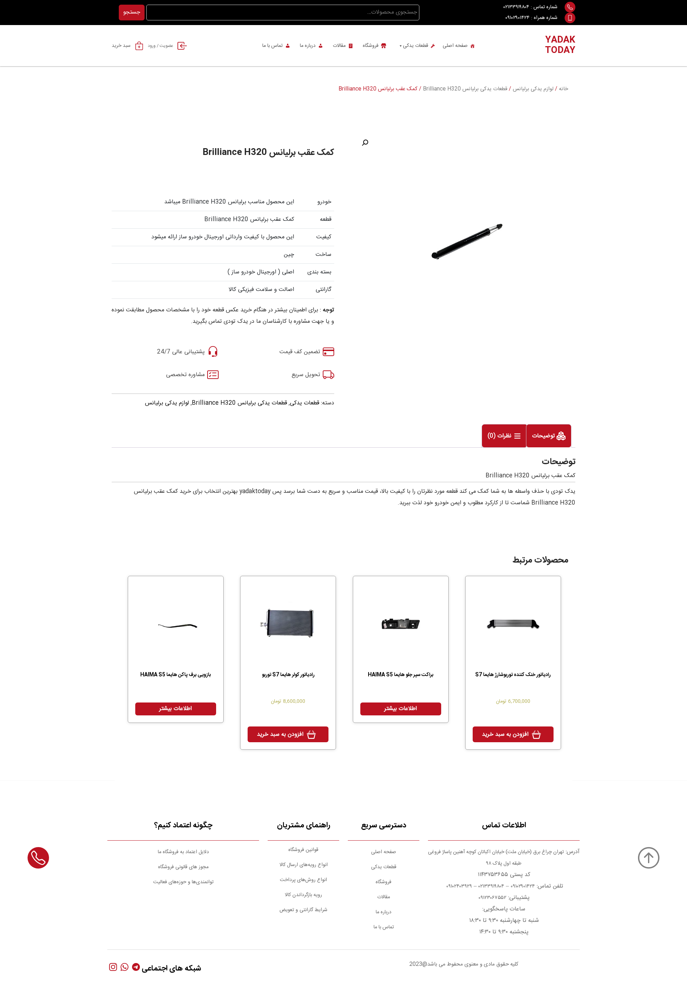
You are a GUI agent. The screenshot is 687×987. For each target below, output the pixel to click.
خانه (563, 89)
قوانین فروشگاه (303, 850)
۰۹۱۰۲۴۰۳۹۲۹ (458, 886)
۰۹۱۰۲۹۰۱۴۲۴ (517, 18)
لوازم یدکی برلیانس (533, 89)
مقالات (339, 46)
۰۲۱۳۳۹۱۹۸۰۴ (516, 7)
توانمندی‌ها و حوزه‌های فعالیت (183, 882)
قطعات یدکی (415, 46)
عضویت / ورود (160, 45)
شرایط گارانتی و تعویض (303, 910)
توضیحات (544, 436)
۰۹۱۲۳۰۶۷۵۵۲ (492, 898)
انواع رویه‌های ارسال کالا (303, 865)
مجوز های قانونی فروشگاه (183, 867)
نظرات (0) (500, 436)
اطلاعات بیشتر (400, 709)
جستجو (131, 12)
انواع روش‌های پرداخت (303, 880)
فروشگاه (371, 46)
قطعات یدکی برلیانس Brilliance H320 (465, 89)
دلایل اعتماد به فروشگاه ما (183, 852)
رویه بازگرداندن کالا (303, 895)
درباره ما (308, 46)
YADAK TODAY (560, 45)
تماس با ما (272, 46)
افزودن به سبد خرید (505, 734)
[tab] (548, 436)
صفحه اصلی (455, 46)
